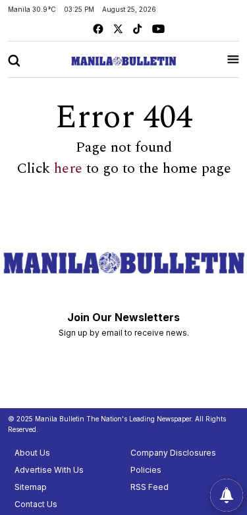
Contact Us (35, 504)
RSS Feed (149, 487)
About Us (32, 453)
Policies (145, 470)
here (68, 168)
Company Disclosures (173, 453)
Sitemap (30, 487)
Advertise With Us (49, 470)
